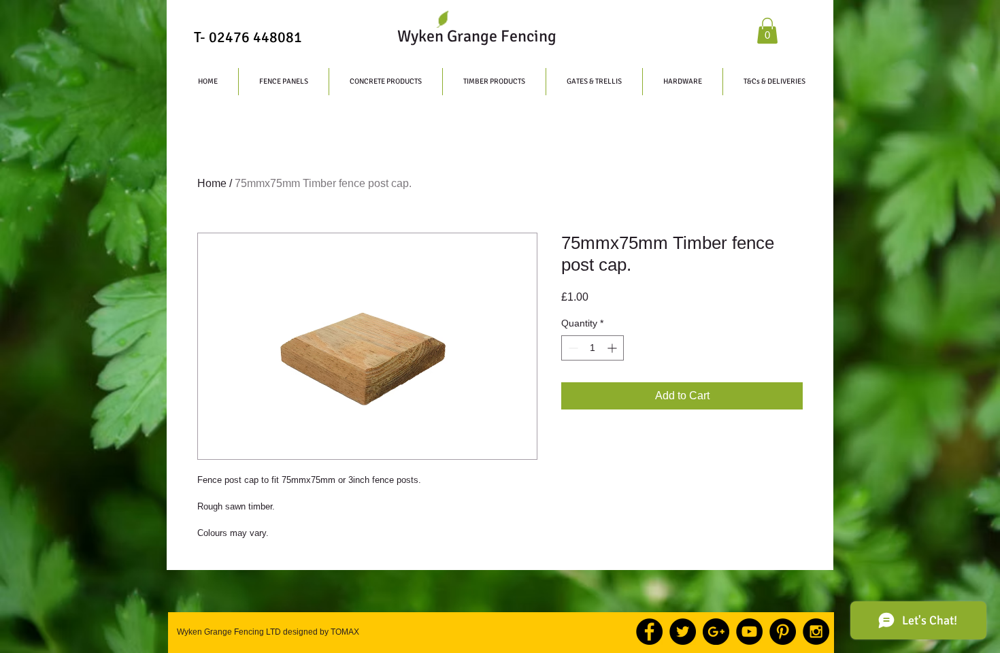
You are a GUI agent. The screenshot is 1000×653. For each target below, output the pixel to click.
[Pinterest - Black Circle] (782, 631)
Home (212, 183)
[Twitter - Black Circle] (682, 631)
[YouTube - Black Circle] (749, 631)
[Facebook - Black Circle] (649, 631)
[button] (767, 31)
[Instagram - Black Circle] (816, 631)
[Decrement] (571, 348)
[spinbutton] (592, 348)
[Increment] (613, 348)
